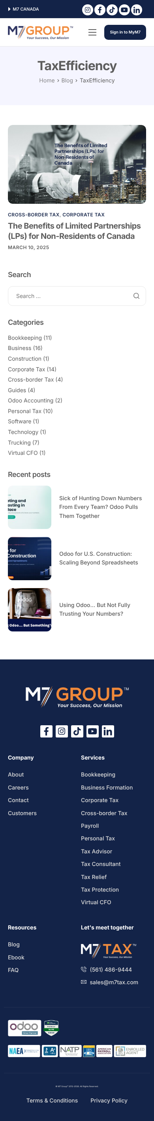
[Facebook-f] (99, 9)
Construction (24, 359)
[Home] (40, 32)
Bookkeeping (25, 338)
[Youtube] (124, 9)
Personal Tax (24, 411)
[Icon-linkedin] (136, 9)
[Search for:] (77, 296)
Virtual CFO (23, 453)
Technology (23, 432)
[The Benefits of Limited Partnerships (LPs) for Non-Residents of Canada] (77, 164)
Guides (17, 390)
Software (19, 421)
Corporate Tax (83, 215)
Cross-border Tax (34, 215)
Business (19, 348)
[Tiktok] (112, 9)
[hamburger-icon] (92, 32)
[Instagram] (87, 9)
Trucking (19, 442)
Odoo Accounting (30, 400)
